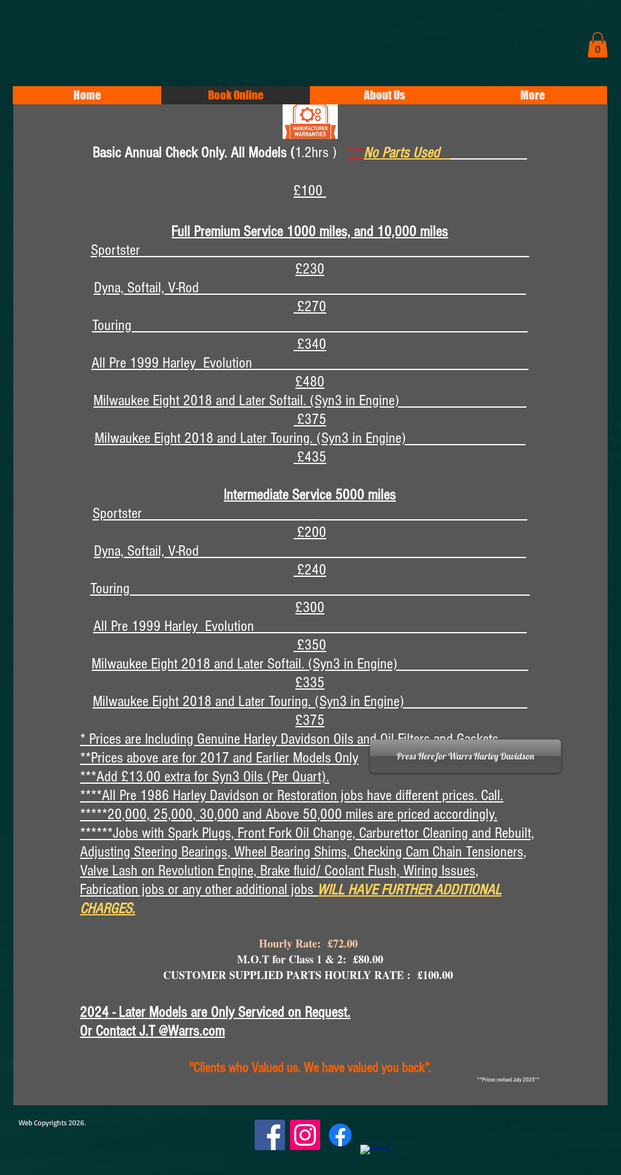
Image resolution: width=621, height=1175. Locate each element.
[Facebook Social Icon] (270, 1135)
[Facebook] (340, 1135)
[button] (597, 45)
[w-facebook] (375, 1160)
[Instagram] (305, 1135)
